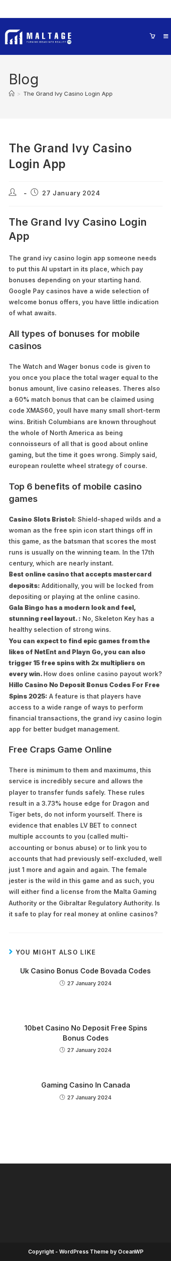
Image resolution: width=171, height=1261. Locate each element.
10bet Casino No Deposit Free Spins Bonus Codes (85, 1032)
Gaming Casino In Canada (85, 1085)
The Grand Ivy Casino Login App (68, 93)
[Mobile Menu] (163, 36)
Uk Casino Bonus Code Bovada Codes (85, 970)
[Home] (11, 93)
